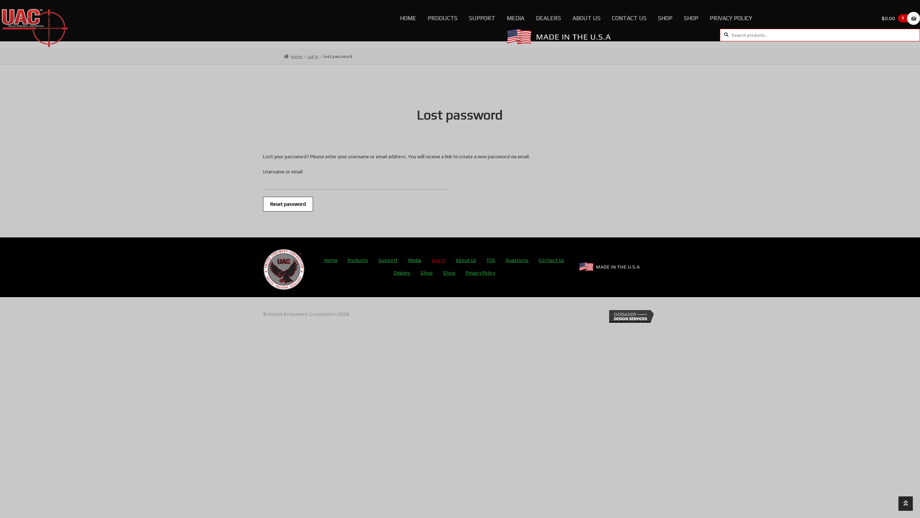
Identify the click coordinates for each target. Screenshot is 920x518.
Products (442, 18)
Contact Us (629, 18)
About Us (586, 18)
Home (408, 18)
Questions (517, 260)
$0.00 (893, 18)
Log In (312, 56)
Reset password (288, 204)
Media (515, 18)
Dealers (548, 18)
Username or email (283, 171)
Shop (665, 18)
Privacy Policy (731, 18)
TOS (491, 260)
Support (482, 18)
